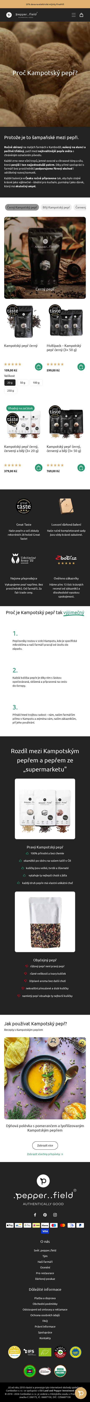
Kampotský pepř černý (20, 345)
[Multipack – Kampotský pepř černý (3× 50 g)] (66, 322)
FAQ (45, 1320)
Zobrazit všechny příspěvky (43, 1154)
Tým (45, 1256)
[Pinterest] (45, 1214)
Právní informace (45, 1326)
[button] (12, 364)
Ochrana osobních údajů (45, 1315)
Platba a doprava (45, 1298)
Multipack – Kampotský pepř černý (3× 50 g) (64, 347)
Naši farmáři (45, 1261)
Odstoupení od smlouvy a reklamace (45, 1309)
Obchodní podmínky (45, 1303)
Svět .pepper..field (45, 1250)
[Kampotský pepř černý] (23, 322)
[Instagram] (55, 1214)
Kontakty (45, 1338)
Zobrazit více (45, 1145)
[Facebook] (35, 1214)
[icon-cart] (81, 15)
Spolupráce (45, 1332)
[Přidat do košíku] (38, 367)
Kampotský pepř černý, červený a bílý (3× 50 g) (64, 448)
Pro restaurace (45, 1273)
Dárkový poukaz (45, 1278)
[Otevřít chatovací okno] (81, 1393)
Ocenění (45, 1267)
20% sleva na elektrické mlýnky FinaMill (45, 4)
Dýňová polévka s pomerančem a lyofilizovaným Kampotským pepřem (45, 1128)
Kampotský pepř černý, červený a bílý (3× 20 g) (21, 448)
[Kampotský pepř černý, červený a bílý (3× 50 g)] (66, 423)
